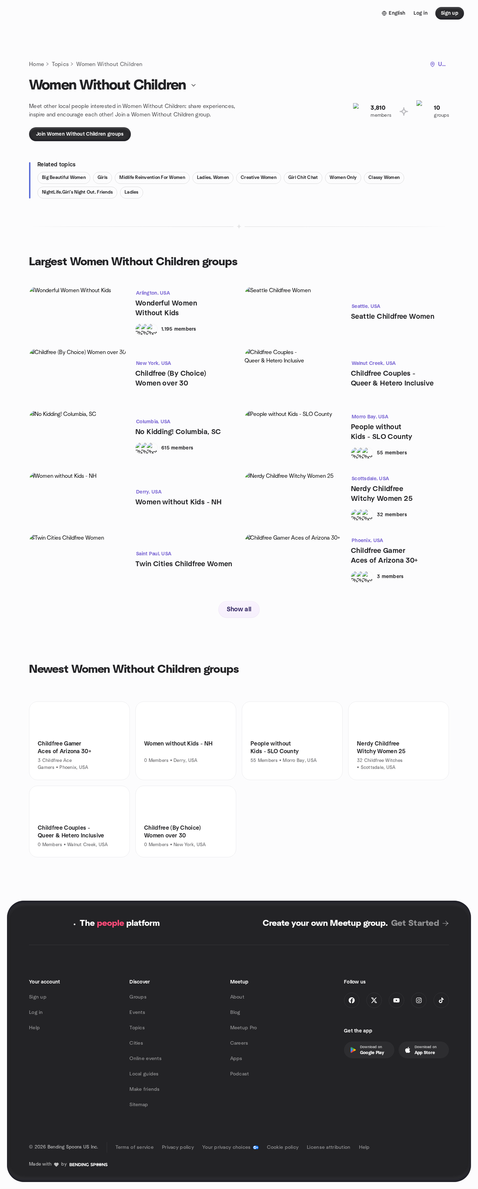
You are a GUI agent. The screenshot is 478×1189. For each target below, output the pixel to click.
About (237, 997)
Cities (136, 1043)
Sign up (38, 997)
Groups (138, 997)
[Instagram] (419, 1000)
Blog (235, 1012)
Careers (239, 1043)
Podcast (239, 1074)
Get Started (415, 923)
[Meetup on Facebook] (351, 1000)
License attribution (328, 1147)
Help (34, 1027)
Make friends (144, 1089)
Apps (236, 1058)
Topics (60, 64)
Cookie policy (283, 1147)
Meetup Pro (243, 1027)
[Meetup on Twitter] (374, 1000)
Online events (145, 1058)
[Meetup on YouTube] (396, 1000)
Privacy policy (178, 1147)
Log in (36, 1012)
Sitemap (138, 1104)
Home (36, 64)
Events (137, 1012)
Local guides (144, 1074)
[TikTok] (441, 1000)
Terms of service (134, 1147)
